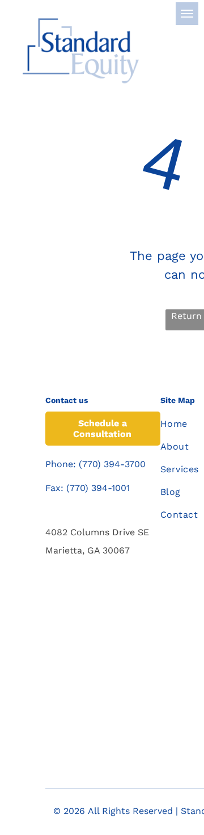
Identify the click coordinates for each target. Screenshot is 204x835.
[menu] (187, 13)
